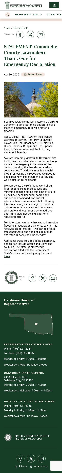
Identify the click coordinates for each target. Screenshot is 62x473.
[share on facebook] (20, 34)
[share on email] (40, 34)
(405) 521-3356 (22, 405)
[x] (31, 458)
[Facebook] (20, 458)
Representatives (27, 14)
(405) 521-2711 (22, 348)
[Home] (23, 5)
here (7, 256)
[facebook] (20, 458)
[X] (31, 458)
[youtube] (42, 458)
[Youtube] (42, 458)
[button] (33, 74)
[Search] (8, 15)
